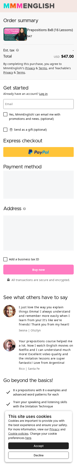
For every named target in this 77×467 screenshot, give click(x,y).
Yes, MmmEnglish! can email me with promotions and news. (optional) (34, 116)
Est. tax (8, 50)
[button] (23, 208)
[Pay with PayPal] (38, 152)
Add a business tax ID (24, 259)
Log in (43, 94)
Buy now (38, 270)
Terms (43, 68)
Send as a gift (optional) (30, 129)
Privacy (30, 68)
